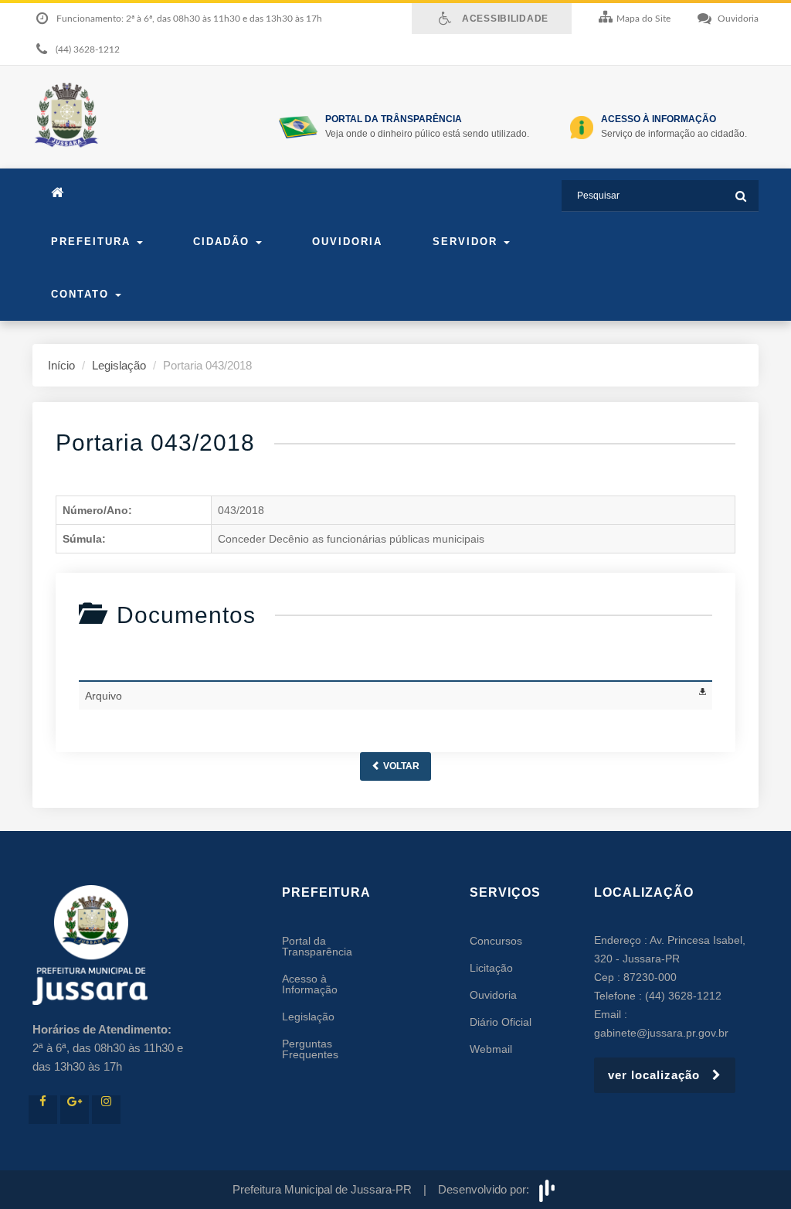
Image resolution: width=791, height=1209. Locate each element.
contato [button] (82, 294)
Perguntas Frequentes (310, 1049)
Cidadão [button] (223, 241)
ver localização (660, 1074)
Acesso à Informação (310, 984)
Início (61, 365)
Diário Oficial (500, 1022)
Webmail (491, 1049)
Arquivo (103, 696)
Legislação (119, 365)
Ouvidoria (347, 241)
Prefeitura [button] (93, 241)
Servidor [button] (467, 241)
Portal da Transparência (317, 946)
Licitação (491, 968)
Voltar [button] (400, 766)
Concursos (496, 941)
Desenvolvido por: (486, 1189)
